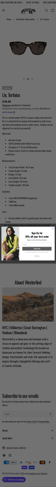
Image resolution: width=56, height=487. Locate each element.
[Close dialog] (53, 228)
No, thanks (37, 256)
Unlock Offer (37, 249)
